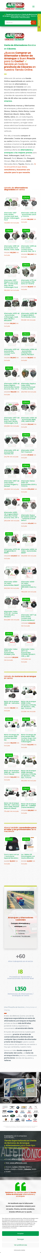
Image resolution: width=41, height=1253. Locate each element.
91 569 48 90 (18, 1155)
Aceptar (20, 1233)
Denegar (20, 1239)
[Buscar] (33, 22)
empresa (8, 101)
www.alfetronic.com (18, 1163)
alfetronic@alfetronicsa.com (23, 1159)
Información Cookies (19, 1250)
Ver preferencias (20, 1245)
